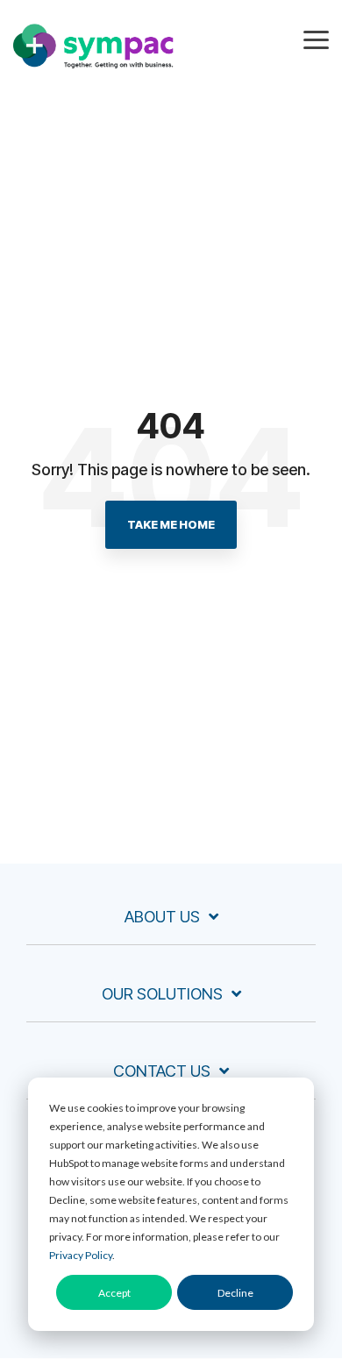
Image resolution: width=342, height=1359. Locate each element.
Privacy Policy (80, 1255)
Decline (235, 1292)
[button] (316, 38)
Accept (114, 1292)
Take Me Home (171, 524)
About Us (162, 916)
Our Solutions (162, 994)
